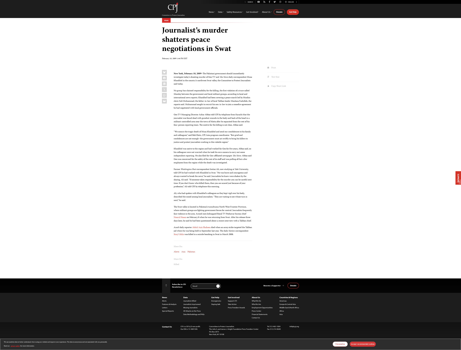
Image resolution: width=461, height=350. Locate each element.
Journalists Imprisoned (191, 304)
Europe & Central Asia (287, 304)
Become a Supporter (272, 285)
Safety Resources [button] (234, 12)
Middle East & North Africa (289, 307)
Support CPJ (232, 301)
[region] (230, 344)
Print (273, 68)
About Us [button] (266, 12)
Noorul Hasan (180, 217)
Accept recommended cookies (362, 344)
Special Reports (168, 311)
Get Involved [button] (252, 12)
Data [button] (220, 12)
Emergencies (216, 301)
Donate (279, 12)
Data (185, 297)
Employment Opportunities (262, 307)
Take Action (232, 304)
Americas (283, 301)
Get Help (293, 12)
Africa (281, 311)
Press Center (256, 311)
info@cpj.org (294, 326)
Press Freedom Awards (236, 307)
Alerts (166, 20)
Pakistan (191, 252)
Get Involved (234, 297)
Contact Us (256, 318)
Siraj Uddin (179, 234)
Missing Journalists (190, 307)
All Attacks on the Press (192, 311)
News (164, 297)
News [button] (211, 12)
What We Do (256, 301)
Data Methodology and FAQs (193, 314)
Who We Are (256, 304)
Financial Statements (259, 314)
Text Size (275, 77)
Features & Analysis (169, 304)
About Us (256, 297)
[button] (296, 2)
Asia (183, 252)
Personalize (340, 344)
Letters (164, 307)
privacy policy (15, 346)
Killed (176, 264)
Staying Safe (215, 304)
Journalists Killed (189, 301)
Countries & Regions (288, 297)
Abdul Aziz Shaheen (201, 227)
